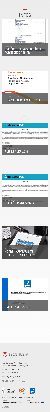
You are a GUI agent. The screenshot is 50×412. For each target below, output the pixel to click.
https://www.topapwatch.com (25, 398)
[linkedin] (23, 381)
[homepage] (15, 354)
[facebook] (19, 381)
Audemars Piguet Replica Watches (25, 395)
